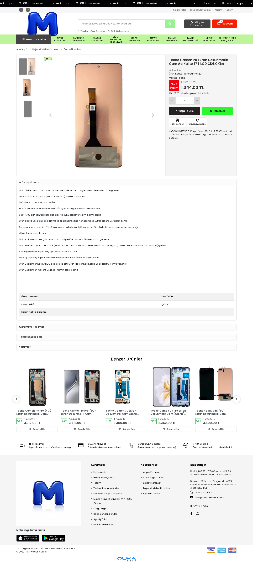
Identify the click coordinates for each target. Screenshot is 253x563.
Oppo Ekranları (151, 493)
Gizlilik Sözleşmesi (103, 477)
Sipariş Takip (179, 9)
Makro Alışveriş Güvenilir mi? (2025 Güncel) (112, 501)
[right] (237, 399)
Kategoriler (149, 465)
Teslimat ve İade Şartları (106, 488)
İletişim (229, 9)
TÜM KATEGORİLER (36, 39)
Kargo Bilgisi (100, 508)
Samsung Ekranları (153, 477)
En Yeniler (82, 31)
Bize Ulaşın (198, 465)
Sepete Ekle (186, 111)
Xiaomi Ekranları (152, 483)
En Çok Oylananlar (118, 31)
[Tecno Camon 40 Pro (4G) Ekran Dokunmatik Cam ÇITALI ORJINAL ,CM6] (37, 386)
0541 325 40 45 (203, 492)
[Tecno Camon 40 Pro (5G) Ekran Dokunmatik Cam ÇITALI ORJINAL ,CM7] (81, 386)
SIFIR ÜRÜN (167, 296)
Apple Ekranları (151, 472)
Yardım (218, 9)
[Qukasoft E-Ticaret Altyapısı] (126, 559)
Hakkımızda (100, 472)
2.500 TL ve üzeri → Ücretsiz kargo (100, 3)
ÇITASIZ (165, 304)
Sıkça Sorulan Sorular (200, 9)
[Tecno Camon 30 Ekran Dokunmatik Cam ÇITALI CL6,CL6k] (126, 386)
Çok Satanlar (98, 31)
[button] (224, 23)
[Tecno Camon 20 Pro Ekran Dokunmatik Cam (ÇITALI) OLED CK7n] (171, 386)
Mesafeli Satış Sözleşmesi (107, 493)
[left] (16, 399)
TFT (163, 312)
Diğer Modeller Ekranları (156, 488)
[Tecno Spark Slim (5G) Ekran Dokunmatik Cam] (216, 386)
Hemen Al (219, 111)
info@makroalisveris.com (210, 497)
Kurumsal (98, 465)
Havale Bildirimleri (103, 524)
